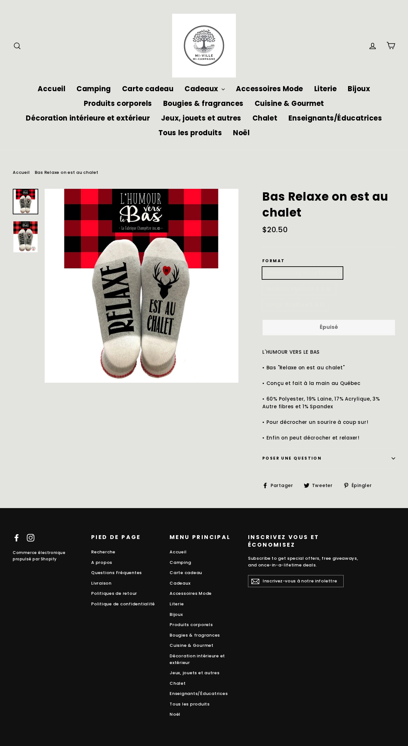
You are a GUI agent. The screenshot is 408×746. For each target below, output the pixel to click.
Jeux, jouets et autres (201, 118)
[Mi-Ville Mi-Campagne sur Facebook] (16, 538)
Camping (93, 89)
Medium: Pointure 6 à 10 (299, 288)
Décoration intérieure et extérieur (88, 118)
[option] (141, 286)
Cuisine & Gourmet (289, 103)
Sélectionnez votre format (302, 273)
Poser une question (292, 458)
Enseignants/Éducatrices (335, 118)
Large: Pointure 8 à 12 (296, 304)
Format (273, 260)
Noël (241, 133)
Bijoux (359, 89)
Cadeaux (202, 89)
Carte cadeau (148, 89)
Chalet (264, 118)
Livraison (101, 583)
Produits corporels (118, 103)
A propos (101, 562)
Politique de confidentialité (123, 604)
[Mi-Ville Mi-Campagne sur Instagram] (30, 538)
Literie (325, 89)
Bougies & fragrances (203, 103)
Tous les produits (190, 133)
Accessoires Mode (269, 89)
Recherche (103, 552)
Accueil (51, 89)
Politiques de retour (114, 593)
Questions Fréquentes (116, 573)
